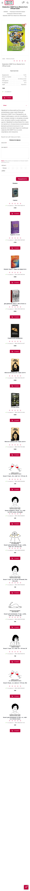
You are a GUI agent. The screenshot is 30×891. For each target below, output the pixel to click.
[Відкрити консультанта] (26, 887)
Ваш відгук (4, 147)
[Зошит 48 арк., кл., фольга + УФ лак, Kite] (15, 675)
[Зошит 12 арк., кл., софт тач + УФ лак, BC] (15, 641)
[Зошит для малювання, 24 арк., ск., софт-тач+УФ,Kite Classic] (15, 710)
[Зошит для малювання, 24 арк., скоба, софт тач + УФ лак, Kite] (15, 537)
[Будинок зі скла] (15, 227)
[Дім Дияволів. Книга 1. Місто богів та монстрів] (15, 296)
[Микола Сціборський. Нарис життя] (15, 434)
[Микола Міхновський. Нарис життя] (15, 365)
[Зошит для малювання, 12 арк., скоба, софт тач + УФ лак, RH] (15, 606)
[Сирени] (15, 192)
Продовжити (22, 179)
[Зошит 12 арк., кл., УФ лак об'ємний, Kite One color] (15, 572)
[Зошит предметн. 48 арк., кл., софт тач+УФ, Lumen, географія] (15, 503)
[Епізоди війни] (15, 399)
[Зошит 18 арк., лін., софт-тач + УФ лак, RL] (15, 468)
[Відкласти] (25, 24)
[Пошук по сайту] (27, 3)
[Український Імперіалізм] (15, 330)
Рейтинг (4, 165)
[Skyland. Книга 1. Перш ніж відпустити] (15, 261)
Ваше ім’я (3, 142)
